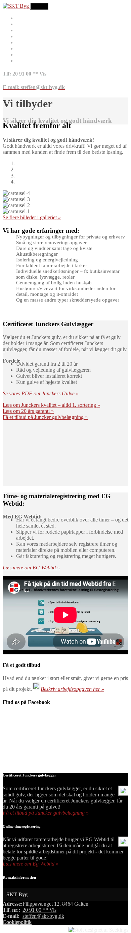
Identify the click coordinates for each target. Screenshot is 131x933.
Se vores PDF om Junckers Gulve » (41, 393)
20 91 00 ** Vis (39, 910)
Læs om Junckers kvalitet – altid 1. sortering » (51, 405)
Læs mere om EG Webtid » (31, 567)
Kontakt (24, 60)
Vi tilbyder (27, 24)
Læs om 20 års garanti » (28, 411)
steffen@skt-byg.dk (43, 916)
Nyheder (25, 48)
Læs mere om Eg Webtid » (30, 864)
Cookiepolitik (17, 922)
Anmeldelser (29, 36)
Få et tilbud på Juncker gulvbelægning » (45, 417)
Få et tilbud (28, 30)
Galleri (23, 42)
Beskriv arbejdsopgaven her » (72, 689)
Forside (24, 18)
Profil (22, 54)
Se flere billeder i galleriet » (32, 217)
